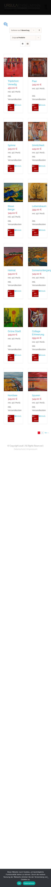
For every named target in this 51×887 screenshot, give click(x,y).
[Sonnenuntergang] (37, 254)
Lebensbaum (39, 206)
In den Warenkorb (12, 107)
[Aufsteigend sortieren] (39, 30)
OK (19, 883)
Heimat (11, 270)
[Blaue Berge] (13, 190)
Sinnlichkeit (38, 145)
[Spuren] (37, 379)
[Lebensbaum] (37, 190)
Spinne (11, 145)
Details (18, 105)
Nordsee (12, 395)
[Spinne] (13, 129)
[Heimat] (13, 254)
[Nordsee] (13, 379)
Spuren (36, 395)
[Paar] (37, 65)
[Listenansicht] (27, 43)
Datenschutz (19, 449)
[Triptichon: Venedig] (13, 65)
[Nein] (48, 878)
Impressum (32, 449)
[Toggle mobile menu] (46, 5)
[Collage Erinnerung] (37, 315)
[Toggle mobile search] (46, 8)
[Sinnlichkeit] (37, 129)
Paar (34, 81)
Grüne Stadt (14, 331)
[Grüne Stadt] (13, 315)
